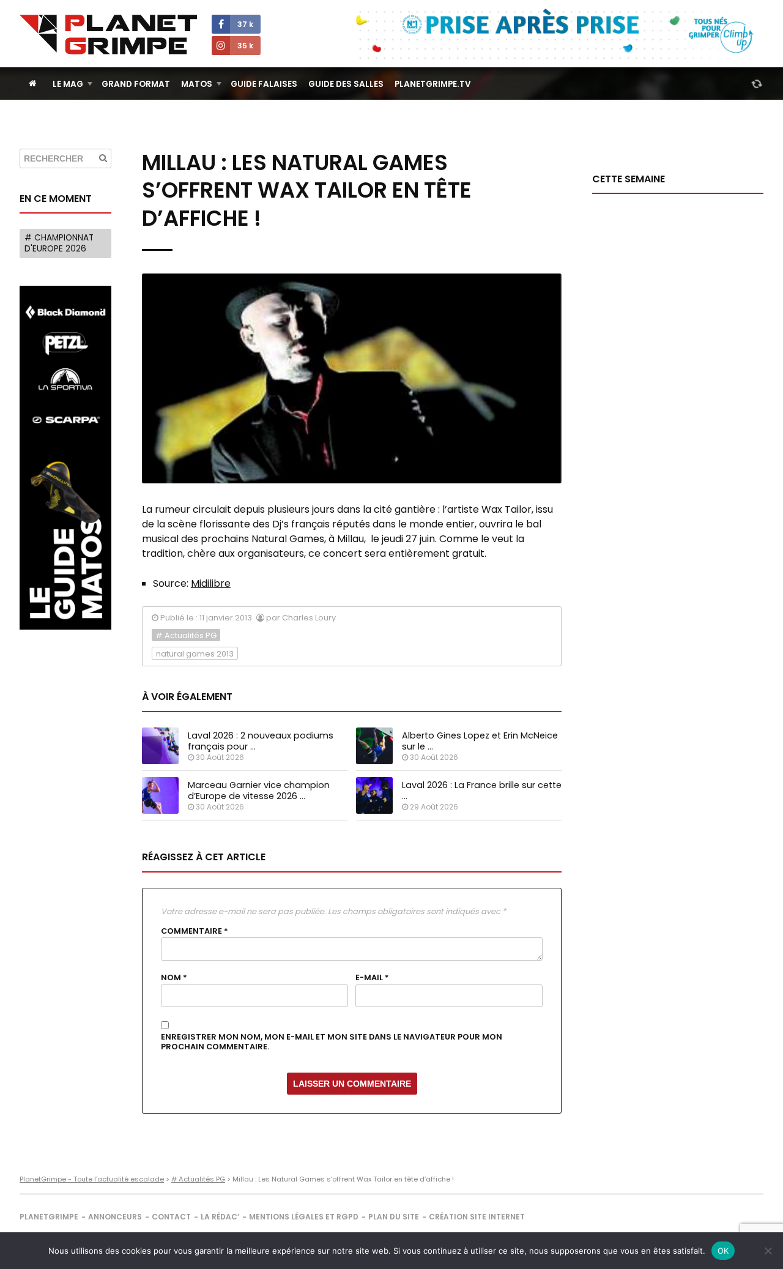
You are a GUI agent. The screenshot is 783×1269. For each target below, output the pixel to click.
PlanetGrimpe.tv (433, 84)
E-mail (372, 978)
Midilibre (211, 583)
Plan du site (393, 1216)
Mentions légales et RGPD (303, 1216)
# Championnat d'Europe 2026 (59, 243)
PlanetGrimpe (49, 1216)
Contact (171, 1216)
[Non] (768, 1251)
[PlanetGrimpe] (108, 34)
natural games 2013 (195, 654)
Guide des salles (346, 84)
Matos (196, 84)
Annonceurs (115, 1216)
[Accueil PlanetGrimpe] (33, 83)
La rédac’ (220, 1216)
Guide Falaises (264, 84)
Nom (174, 978)
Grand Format (136, 84)
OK (723, 1251)
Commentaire (194, 931)
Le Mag (68, 84)
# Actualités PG (186, 635)
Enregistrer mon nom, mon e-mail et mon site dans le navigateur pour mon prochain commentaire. (331, 1042)
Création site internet (477, 1216)
